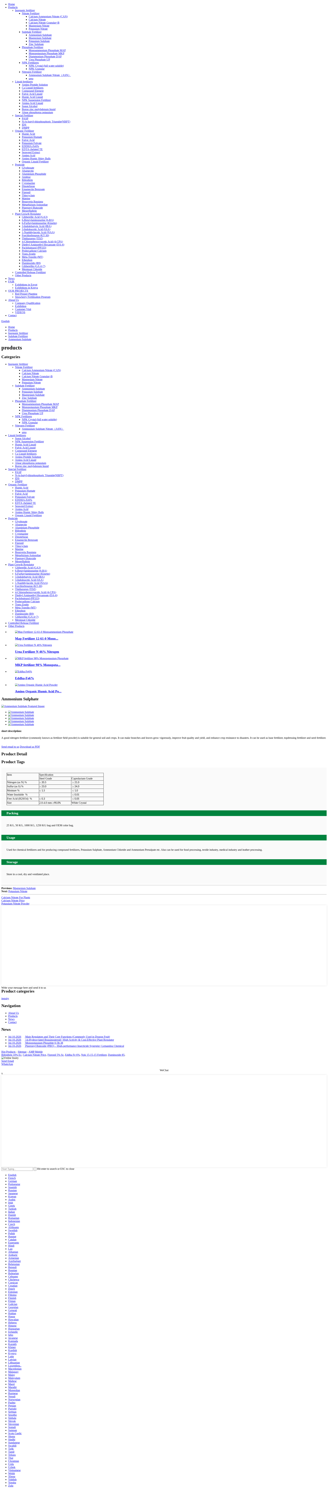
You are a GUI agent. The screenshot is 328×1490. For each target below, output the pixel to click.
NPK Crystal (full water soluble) (46, 65)
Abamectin (28, 170)
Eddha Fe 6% (72, 1054)
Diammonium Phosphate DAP (45, 56)
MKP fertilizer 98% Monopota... (37, 665)
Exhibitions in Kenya (26, 287)
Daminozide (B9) (31, 263)
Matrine (26, 198)
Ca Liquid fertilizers (32, 87)
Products (13, 7)
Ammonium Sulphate (40, 34)
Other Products (23, 275)
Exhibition (20, 306)
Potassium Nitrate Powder (15, 903)
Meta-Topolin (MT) (32, 256)
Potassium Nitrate (38, 28)
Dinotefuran (28, 186)
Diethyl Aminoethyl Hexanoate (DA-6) (43, 244)
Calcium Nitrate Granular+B (44, 22)
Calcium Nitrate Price (13, 900)
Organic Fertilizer (24, 130)
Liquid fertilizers (24, 81)
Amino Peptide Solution (35, 84)
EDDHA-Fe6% (30, 146)
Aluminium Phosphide (34, 173)
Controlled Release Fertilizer (30, 272)
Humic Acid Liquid (32, 97)
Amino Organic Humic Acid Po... (38, 691)
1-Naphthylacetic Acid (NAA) (38, 232)
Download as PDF (30, 746)
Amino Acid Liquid (32, 103)
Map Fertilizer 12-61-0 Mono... (36, 638)
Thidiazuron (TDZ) (32, 238)
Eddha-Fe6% (24, 678)
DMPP (25, 127)
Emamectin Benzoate (33, 189)
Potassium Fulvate (32, 143)
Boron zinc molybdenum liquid (39, 109)
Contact (12, 315)
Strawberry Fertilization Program (32, 296)
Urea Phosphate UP (39, 59)
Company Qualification (27, 303)
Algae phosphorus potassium (37, 112)
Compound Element (33, 90)
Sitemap (22, 1051)
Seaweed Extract (31, 152)
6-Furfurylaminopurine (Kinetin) (39, 223)
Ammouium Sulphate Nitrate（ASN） (50, 75)
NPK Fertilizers (30, 62)
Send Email (7, 1061)
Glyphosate (28, 167)
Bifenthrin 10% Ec (11, 1054)
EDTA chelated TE (32, 149)
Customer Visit (23, 309)
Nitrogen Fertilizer (32, 71)
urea (31, 78)
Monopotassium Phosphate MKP (46, 53)
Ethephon (27, 260)
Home (11, 4)
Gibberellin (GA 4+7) (33, 266)
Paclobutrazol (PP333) (34, 247)
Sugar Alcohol (29, 106)
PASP (25, 118)
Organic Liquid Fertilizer (35, 161)
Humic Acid (28, 133)
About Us (13, 300)
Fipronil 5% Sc (55, 1054)
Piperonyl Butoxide (32, 207)
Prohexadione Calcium (34, 250)
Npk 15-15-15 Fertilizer (94, 1054)
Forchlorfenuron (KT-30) (35, 235)
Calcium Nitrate (37, 19)
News (11, 278)
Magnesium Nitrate (39, 25)
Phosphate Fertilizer (32, 47)
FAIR (11, 281)
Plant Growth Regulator (28, 213)
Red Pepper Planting (26, 293)
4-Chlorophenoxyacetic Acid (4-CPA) (42, 241)
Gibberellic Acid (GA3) (34, 216)
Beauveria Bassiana (32, 201)
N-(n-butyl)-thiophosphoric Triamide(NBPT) (46, 121)
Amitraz (26, 177)
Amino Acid (28, 155)
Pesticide (20, 164)
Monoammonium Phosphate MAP (47, 50)
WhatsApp (7, 1064)
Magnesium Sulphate (40, 38)
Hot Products (8, 1051)
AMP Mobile (36, 1051)
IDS (24, 124)
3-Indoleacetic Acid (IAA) (36, 229)
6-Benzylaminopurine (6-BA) (38, 220)
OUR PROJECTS (18, 290)
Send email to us (10, 746)
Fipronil (26, 192)
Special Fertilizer (24, 115)
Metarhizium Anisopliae (35, 204)
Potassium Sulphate (39, 41)
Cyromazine (28, 183)
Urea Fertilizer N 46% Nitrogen (37, 651)
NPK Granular (37, 68)
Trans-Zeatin (29, 253)
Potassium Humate (32, 137)
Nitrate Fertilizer (30, 13)
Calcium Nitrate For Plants (15, 897)
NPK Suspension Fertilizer (36, 100)
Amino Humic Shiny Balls (36, 158)
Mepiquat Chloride (32, 269)
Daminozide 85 (116, 1054)
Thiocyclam (28, 195)
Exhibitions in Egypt (26, 284)
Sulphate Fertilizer (32, 31)
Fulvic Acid (28, 140)
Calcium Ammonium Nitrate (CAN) (48, 16)
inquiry (5, 998)
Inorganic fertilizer (25, 10)
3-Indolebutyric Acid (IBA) (36, 226)
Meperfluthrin (29, 210)
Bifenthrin (27, 180)
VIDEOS (20, 312)
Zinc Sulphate (36, 44)
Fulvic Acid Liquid (32, 93)
